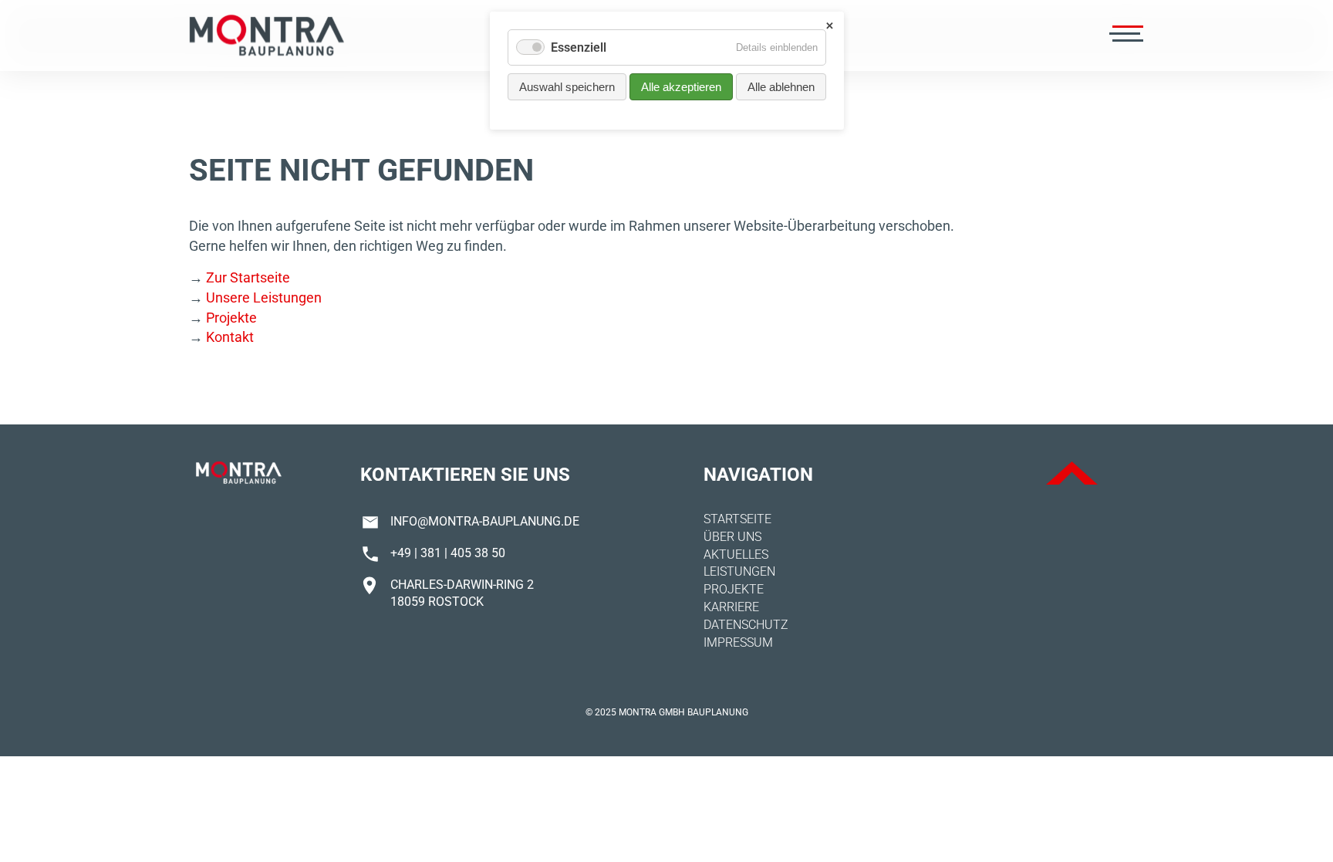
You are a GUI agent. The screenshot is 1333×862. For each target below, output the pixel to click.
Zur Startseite (248, 277)
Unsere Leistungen (264, 297)
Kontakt (230, 337)
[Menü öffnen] (1125, 35)
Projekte (231, 317)
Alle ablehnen (781, 86)
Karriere (731, 607)
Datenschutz (746, 624)
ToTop (1072, 473)
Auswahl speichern (567, 86)
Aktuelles (736, 554)
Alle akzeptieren (681, 86)
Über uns (732, 536)
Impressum (738, 642)
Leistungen (739, 571)
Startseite (737, 519)
